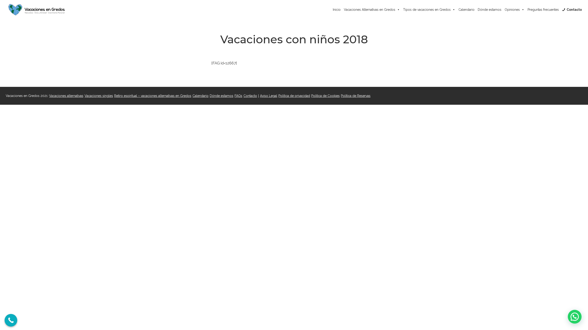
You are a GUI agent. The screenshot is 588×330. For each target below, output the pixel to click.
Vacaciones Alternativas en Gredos (369, 9)
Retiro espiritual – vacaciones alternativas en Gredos (152, 96)
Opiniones (512, 9)
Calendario (466, 9)
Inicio (337, 9)
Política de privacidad (294, 96)
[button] (575, 317)
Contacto (250, 96)
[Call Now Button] (11, 320)
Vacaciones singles (99, 96)
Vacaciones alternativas (66, 96)
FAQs (238, 96)
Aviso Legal (268, 96)
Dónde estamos (489, 9)
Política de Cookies (325, 96)
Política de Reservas (355, 96)
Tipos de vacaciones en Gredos (427, 9)
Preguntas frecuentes (543, 9)
